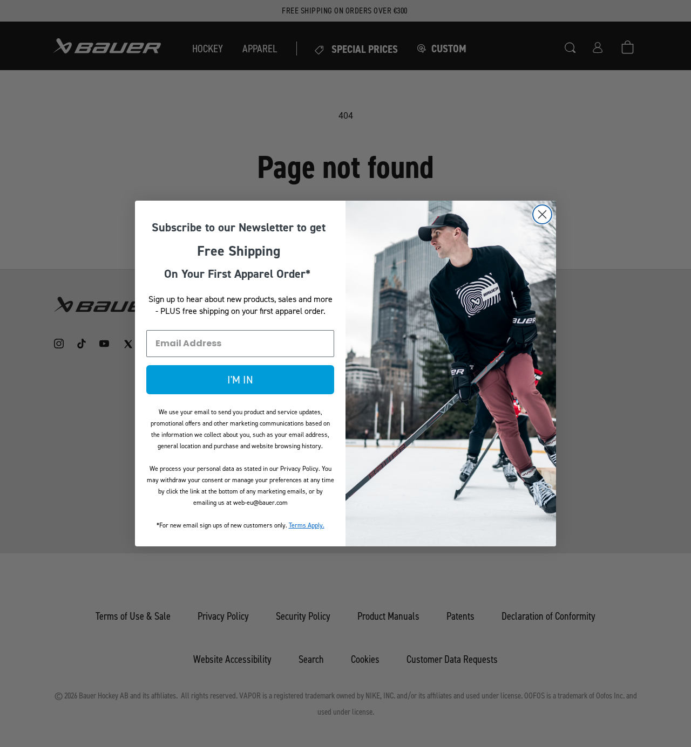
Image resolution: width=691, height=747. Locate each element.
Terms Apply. (306, 525)
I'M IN (240, 380)
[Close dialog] (542, 214)
